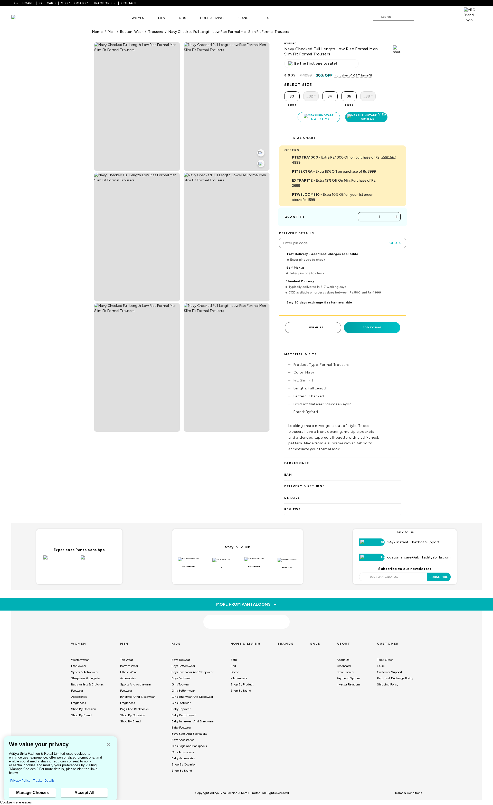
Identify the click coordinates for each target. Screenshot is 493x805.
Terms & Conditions (408, 790)
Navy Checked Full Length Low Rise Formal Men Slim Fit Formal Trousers (228, 32)
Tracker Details (43, 780)
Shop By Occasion (83, 706)
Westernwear (80, 657)
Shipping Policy (387, 682)
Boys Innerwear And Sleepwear (192, 669)
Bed (233, 663)
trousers (155, 32)
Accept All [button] (84, 792)
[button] (108, 744)
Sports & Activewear (84, 669)
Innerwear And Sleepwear (137, 694)
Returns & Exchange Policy (395, 676)
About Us (343, 657)
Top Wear (126, 657)
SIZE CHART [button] (304, 135)
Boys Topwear (181, 657)
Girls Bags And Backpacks (189, 743)
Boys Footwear (181, 676)
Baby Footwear (181, 725)
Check (395, 240)
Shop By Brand (81, 712)
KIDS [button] (182, 18)
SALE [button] (268, 18)
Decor (235, 669)
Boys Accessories (183, 737)
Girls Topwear (181, 682)
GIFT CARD (47, 3)
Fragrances (78, 700)
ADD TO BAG (372, 325)
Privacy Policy (20, 780)
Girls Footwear (181, 700)
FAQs (380, 663)
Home (97, 32)
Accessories (79, 694)
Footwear (77, 688)
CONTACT (129, 3)
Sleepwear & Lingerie (85, 676)
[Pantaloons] (21, 18)
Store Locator (345, 669)
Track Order (385, 657)
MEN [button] (161, 18)
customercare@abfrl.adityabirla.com (419, 555)
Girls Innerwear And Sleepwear (192, 694)
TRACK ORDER (104, 3)
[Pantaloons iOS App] (60, 558)
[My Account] (435, 16)
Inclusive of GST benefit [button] (353, 75)
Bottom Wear (129, 663)
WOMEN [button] (138, 18)
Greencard (344, 663)
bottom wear (131, 32)
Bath (234, 657)
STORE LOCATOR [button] (74, 3)
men (111, 32)
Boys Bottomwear (183, 663)
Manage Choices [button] (32, 792)
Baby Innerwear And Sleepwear (193, 719)
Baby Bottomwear (184, 712)
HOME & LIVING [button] (211, 18)
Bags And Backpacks (134, 706)
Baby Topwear (181, 706)
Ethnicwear (78, 663)
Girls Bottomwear (183, 688)
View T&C (388, 154)
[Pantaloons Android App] (98, 558)
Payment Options (348, 676)
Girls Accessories (183, 749)
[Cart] (449, 16)
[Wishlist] (420, 17)
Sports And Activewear (135, 682)
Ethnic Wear (128, 669)
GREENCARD (24, 3)
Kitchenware (239, 676)
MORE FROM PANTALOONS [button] (246, 601)
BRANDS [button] (244, 18)
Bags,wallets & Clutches (87, 682)
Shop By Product (242, 682)
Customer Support (389, 669)
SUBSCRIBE (439, 574)
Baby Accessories (183, 756)
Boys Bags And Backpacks (189, 731)
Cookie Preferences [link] (16, 802)
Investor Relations (348, 682)
